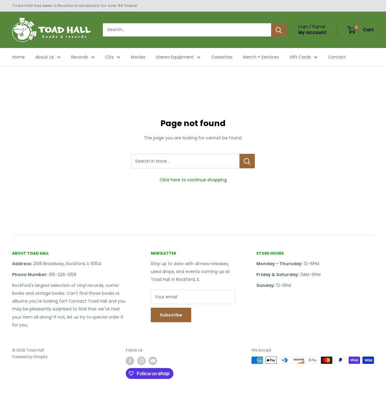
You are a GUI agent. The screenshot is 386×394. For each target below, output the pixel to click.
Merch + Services (261, 57)
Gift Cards (300, 57)
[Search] (278, 30)
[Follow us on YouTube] (153, 361)
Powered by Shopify (30, 356)
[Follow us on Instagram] (141, 361)
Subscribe (171, 315)
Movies (138, 57)
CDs (109, 57)
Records (79, 57)
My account (312, 32)
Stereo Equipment (175, 57)
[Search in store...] (247, 161)
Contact (337, 57)
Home (18, 57)
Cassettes (222, 57)
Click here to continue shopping (193, 180)
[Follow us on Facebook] (130, 361)
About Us (44, 57)
